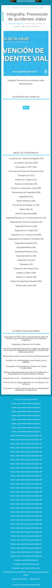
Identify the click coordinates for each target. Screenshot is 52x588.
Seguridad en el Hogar (24, 230)
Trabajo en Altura (23, 273)
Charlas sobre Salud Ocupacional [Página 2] (26, 476)
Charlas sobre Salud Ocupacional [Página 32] (26, 532)
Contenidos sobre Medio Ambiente (26, 560)
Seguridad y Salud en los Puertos (26, 344)
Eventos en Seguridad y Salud (24, 188)
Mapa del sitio (35, 579)
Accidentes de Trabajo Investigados (24, 159)
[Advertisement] (26, 129)
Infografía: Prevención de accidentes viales (27, 16)
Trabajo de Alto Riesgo (23, 269)
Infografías (23, 197)
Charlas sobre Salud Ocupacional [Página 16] (26, 460)
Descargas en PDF (23, 167)
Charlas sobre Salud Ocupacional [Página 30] (26, 524)
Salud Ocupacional (23, 214)
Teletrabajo (24, 264)
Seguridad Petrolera (23, 252)
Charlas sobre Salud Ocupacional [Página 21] (26, 484)
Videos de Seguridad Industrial (23, 281)
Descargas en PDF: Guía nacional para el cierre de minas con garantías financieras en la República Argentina (26, 338)
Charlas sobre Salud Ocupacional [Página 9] (26, 556)
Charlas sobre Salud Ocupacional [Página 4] (26, 536)
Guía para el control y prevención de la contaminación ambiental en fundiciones (26, 389)
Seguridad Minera (24, 247)
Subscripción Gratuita (19, 579)
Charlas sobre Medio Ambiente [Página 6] (26, 419)
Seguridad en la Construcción (23, 235)
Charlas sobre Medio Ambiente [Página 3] (26, 407)
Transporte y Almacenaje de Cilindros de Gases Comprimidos (26, 367)
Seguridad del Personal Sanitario (24, 222)
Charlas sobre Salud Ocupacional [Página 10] (26, 436)
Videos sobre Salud (24, 285)
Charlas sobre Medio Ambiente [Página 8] (26, 428)
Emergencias (23, 175)
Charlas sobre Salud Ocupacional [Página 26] (26, 504)
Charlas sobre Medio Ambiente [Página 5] (26, 415)
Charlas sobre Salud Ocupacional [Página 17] (26, 464)
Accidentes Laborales (23, 163)
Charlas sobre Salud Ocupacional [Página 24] (26, 496)
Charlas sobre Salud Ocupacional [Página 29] (26, 516)
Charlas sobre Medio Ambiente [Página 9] (26, 432)
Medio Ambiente (23, 201)
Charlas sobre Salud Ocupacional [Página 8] (26, 552)
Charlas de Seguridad (15, 24)
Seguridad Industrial (23, 243)
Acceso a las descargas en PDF (26, 399)
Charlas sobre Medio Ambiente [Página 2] (26, 403)
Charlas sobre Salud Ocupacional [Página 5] (26, 540)
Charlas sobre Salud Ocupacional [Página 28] (26, 512)
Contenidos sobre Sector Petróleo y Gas (26, 568)
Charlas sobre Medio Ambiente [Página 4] (26, 411)
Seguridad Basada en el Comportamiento (23, 218)
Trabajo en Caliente (24, 277)
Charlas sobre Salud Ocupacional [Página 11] (26, 440)
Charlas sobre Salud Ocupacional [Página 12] (26, 444)
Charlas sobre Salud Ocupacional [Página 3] (26, 520)
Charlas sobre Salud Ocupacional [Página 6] (26, 544)
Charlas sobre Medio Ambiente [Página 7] (26, 424)
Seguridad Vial (23, 260)
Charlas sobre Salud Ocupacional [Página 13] (26, 448)
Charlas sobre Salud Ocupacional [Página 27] (26, 508)
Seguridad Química (24, 256)
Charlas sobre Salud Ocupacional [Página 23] (26, 492)
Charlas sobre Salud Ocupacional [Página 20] (26, 480)
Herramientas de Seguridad (23, 192)
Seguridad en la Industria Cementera (24, 239)
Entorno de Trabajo (23, 180)
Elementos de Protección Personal (23, 171)
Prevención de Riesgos (23, 205)
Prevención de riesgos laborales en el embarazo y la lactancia (26, 383)
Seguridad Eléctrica (23, 226)
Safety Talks (24, 209)
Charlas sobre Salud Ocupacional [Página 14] (26, 452)
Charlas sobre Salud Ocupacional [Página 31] (26, 528)
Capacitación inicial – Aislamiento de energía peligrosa (26, 378)
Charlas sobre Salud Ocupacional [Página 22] (26, 488)
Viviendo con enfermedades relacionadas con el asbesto (26, 361)
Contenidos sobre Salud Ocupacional (26, 564)
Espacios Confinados (24, 184)
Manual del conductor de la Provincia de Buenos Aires (26, 356)
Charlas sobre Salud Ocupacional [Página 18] (26, 468)
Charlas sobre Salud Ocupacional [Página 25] (26, 500)
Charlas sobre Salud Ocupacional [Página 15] (26, 456)
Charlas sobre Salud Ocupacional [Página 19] (26, 472)
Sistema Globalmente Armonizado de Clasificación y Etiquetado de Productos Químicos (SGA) (26, 373)
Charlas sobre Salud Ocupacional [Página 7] (26, 548)
